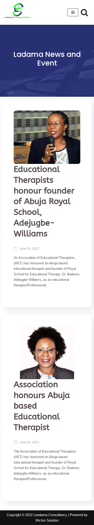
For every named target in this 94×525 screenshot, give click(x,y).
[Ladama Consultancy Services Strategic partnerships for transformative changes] (17, 12)
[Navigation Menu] (73, 12)
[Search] (84, 12)
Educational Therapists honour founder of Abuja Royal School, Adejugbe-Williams (44, 201)
